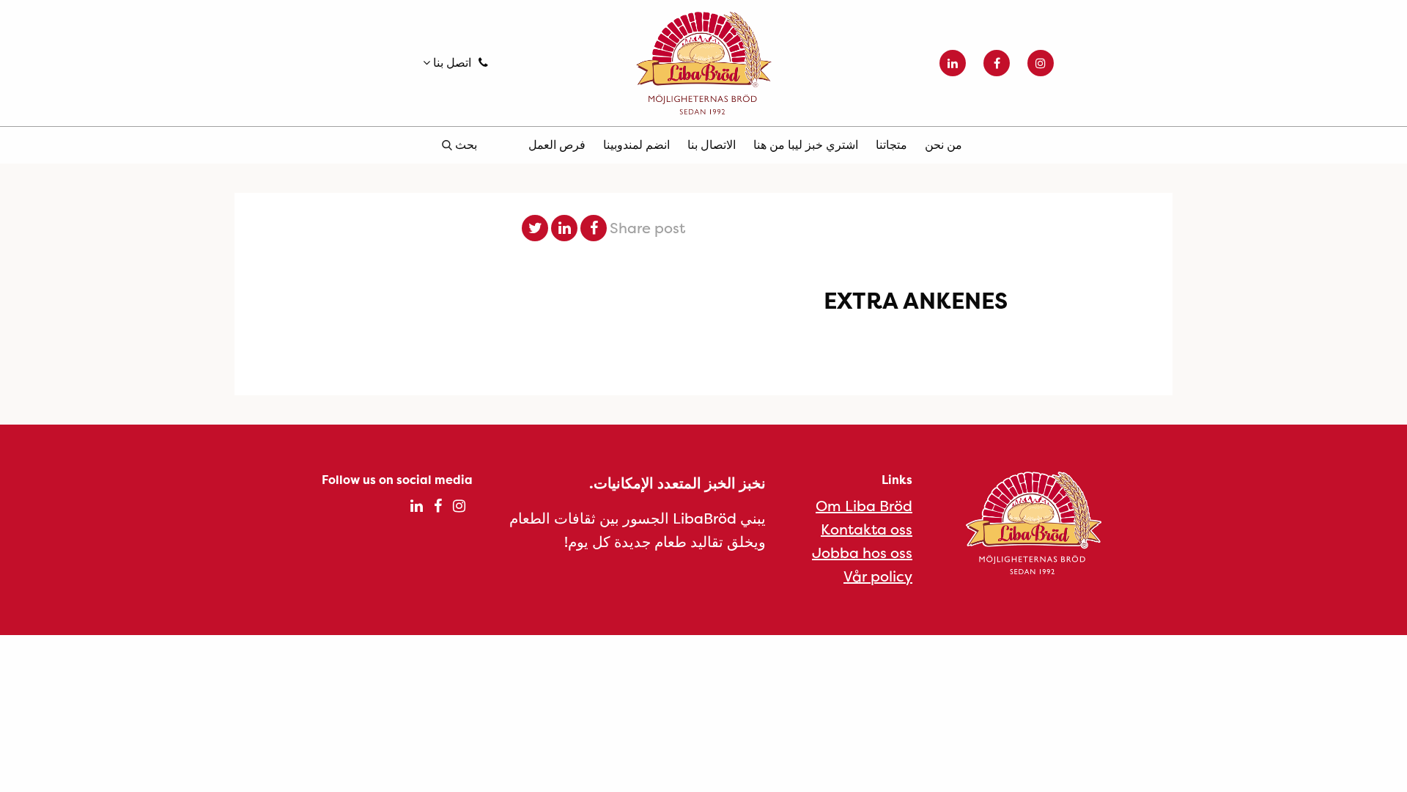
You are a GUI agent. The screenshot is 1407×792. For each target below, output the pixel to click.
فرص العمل (557, 144)
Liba (703, 63)
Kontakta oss (866, 529)
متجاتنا (891, 144)
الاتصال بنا (711, 144)
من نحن (943, 144)
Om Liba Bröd (864, 506)
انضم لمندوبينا (636, 144)
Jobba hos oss (862, 552)
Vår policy (877, 576)
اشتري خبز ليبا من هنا (805, 144)
